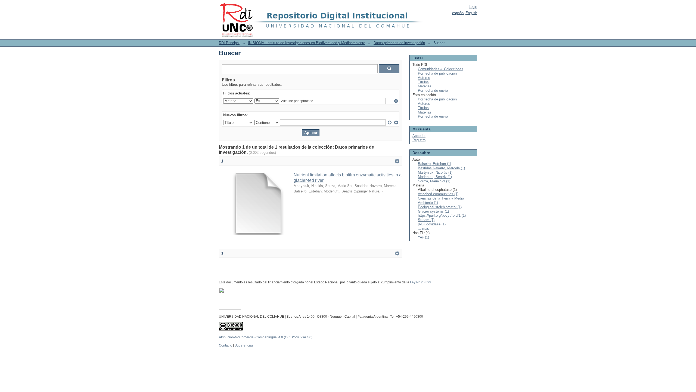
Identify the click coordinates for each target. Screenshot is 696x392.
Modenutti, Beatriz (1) (435, 177)
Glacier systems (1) (433, 211)
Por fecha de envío (433, 90)
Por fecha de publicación (437, 73)
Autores (424, 78)
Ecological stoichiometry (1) (440, 207)
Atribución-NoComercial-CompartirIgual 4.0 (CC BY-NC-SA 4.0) (265, 337)
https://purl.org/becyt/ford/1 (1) (442, 215)
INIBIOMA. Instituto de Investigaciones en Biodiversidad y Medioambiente (306, 43)
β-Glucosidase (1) (432, 224)
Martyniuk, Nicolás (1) (435, 172)
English (471, 13)
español (458, 13)
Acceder (418, 136)
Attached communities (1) (438, 194)
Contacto (225, 345)
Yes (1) (423, 237)
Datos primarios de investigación (399, 43)
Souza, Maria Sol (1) (434, 181)
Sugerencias (244, 345)
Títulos (423, 82)
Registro (418, 140)
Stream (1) (426, 220)
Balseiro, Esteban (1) (434, 164)
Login (473, 7)
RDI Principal (229, 43)
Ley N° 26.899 (420, 282)
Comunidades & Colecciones (440, 69)
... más (423, 228)
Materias (424, 86)
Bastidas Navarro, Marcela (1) (441, 168)
